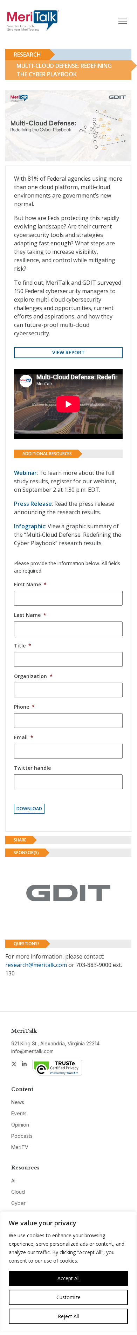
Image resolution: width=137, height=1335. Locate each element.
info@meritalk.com (32, 1051)
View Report (68, 352)
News (17, 1102)
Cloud (18, 1192)
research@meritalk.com (36, 965)
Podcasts (22, 1136)
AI (13, 1181)
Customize (68, 1297)
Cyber (18, 1203)
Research (27, 54)
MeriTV (19, 1147)
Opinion (20, 1125)
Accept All (68, 1278)
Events (19, 1113)
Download (29, 809)
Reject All (68, 1316)
